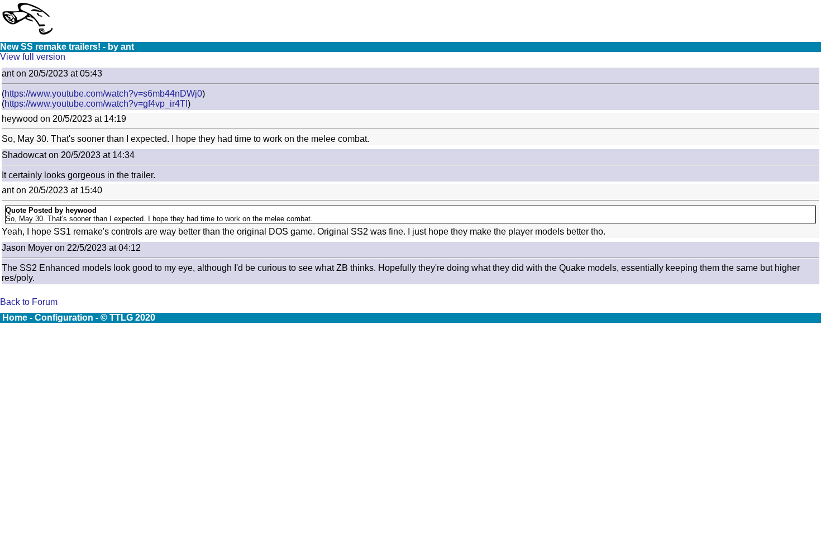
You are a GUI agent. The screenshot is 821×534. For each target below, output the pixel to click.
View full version (32, 56)
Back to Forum (29, 302)
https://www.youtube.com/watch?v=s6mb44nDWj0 (103, 93)
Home (14, 317)
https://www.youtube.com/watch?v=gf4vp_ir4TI (96, 103)
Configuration (64, 317)
